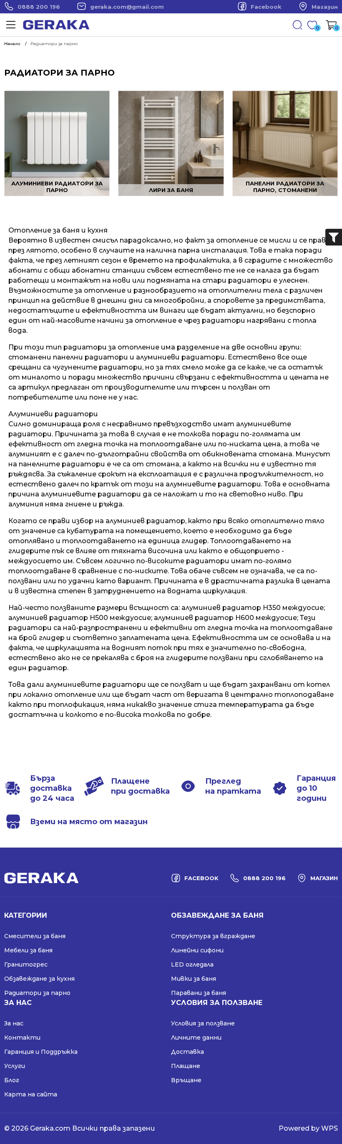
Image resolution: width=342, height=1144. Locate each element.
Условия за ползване (203, 1023)
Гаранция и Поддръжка (41, 1051)
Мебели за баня (28, 950)
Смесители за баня (34, 936)
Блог (11, 1080)
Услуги (14, 1066)
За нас (13, 1023)
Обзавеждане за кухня (39, 978)
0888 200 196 (39, 6)
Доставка (187, 1051)
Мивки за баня (193, 978)
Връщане (186, 1080)
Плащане (185, 1066)
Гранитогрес (26, 964)
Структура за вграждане (213, 936)
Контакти (22, 1037)
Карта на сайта (30, 1094)
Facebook (266, 6)
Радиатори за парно (37, 993)
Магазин (325, 6)
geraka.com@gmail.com (127, 6)
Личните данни (196, 1037)
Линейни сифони (197, 950)
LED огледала (192, 964)
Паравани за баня (198, 993)
